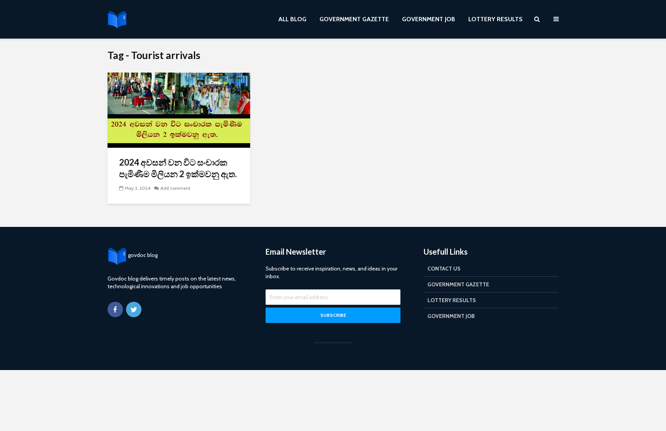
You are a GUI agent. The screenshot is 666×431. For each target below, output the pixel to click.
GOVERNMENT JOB (428, 19)
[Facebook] (115, 309)
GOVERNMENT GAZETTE (354, 19)
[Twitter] (133, 309)
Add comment (175, 188)
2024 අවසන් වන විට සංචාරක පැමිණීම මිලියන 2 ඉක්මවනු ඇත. (178, 168)
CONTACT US (444, 268)
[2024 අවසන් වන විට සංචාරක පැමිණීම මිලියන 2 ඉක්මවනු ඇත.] (179, 109)
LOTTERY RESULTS (495, 19)
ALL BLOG (292, 19)
